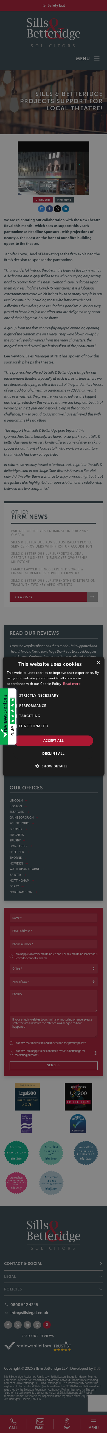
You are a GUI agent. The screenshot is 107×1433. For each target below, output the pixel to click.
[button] (53, 766)
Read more (72, 683)
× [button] (98, 663)
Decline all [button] (53, 753)
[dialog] (54, 716)
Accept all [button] (53, 740)
